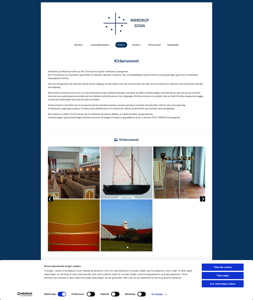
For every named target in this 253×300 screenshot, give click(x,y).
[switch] (91, 294)
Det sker (78, 44)
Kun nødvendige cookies (222, 284)
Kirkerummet (154, 44)
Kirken (120, 44)
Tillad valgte (223, 275)
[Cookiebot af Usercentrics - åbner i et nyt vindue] (25, 294)
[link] (79, 45)
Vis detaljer (157, 294)
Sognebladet (173, 44)
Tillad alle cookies (223, 267)
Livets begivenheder (100, 44)
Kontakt (136, 44)
